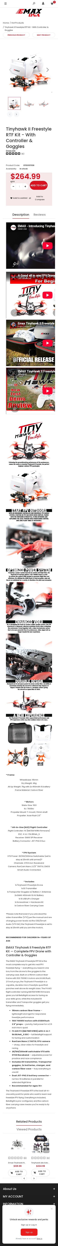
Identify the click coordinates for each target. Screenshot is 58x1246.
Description (20, 215)
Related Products (29, 1121)
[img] (13, 154)
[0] (52, 4)
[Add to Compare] (23, 1145)
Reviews (40, 215)
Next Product (43, 35)
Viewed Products (29, 1129)
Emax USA (10, 150)
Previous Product (16, 35)
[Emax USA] (29, 13)
